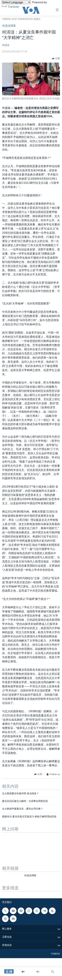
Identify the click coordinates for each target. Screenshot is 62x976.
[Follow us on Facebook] (21, 911)
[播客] (5, 918)
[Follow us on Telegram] (44, 911)
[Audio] (38, 971)
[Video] (23, 971)
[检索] (52, 971)
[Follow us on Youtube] (13, 911)
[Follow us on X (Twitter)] (5, 911)
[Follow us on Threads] (36, 911)
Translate (13, 6)
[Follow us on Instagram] (28, 911)
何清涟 (5, 45)
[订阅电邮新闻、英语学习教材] (13, 918)
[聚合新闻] (52, 911)
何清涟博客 (9, 25)
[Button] (56, 59)
